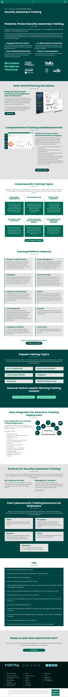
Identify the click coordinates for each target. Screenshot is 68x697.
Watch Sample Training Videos (23, 397)
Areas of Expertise (11, 673)
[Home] (2, 1)
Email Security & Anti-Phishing (13, 677)
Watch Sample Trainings (34, 240)
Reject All (56, 692)
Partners (27, 679)
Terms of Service (43, 690)
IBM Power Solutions (11, 685)
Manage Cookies (55, 694)
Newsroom (27, 677)
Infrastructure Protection (12, 675)
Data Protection (10, 679)
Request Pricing (47, 677)
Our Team (27, 682)
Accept (55, 690)
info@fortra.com (47, 679)
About (27, 673)
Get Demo (34, 650)
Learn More (10, 113)
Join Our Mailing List (48, 680)
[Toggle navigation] (65, 1)
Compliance (9, 682)
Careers (27, 680)
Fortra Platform (12, 9)
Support (46, 675)
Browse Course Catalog (46, 397)
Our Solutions (28, 685)
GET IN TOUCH (47, 673)
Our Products (28, 683)
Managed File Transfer (11, 683)
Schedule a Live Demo (34, 343)
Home (5, 9)
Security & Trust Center (30, 675)
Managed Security (10, 680)
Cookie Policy (34, 690)
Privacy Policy (29, 690)
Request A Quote (42, 170)
